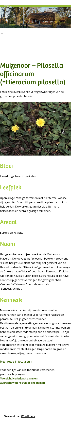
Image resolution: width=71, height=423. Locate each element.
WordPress (28, 416)
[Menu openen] (2, 34)
